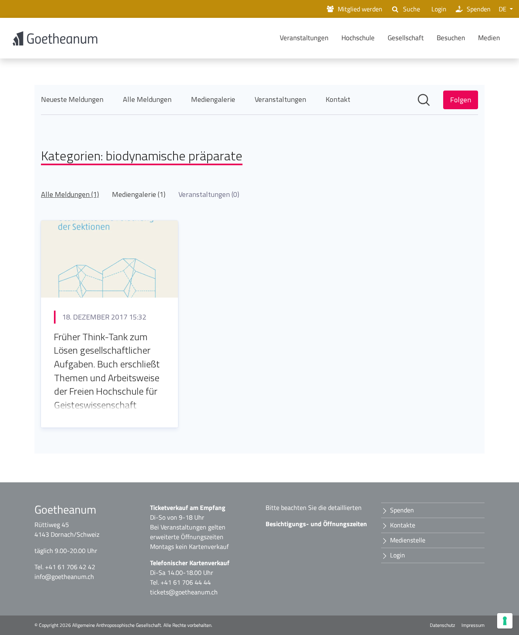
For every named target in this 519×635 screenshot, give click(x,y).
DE (503, 9)
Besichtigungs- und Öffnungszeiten (316, 524)
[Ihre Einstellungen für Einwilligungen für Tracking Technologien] (505, 621)
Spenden (479, 9)
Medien (489, 37)
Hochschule (358, 37)
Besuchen (451, 37)
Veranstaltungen (304, 37)
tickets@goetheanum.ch (184, 592)
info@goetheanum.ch (64, 576)
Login (438, 9)
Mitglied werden (360, 9)
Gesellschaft (406, 37)
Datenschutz (442, 625)
